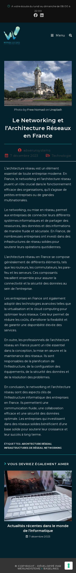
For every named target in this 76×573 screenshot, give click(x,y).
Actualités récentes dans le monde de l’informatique (38, 528)
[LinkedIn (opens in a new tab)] (41, 15)
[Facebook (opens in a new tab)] (35, 15)
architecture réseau (36, 443)
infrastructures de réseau (23, 447)
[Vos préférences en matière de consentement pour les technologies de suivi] (69, 566)
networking (53, 447)
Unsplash (56, 109)
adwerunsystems (36, 150)
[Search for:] (69, 35)
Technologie (61, 156)
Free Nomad (36, 109)
